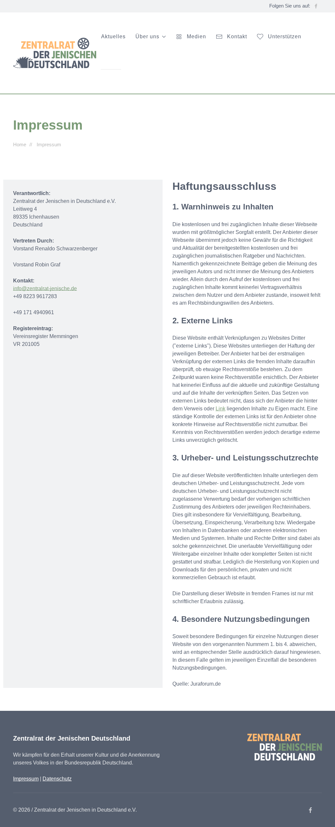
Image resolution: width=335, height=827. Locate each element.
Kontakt (237, 36)
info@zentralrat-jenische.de (45, 288)
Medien (196, 36)
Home (19, 144)
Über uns (147, 36)
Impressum (26, 779)
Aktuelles (113, 36)
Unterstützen (284, 36)
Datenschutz (57, 779)
